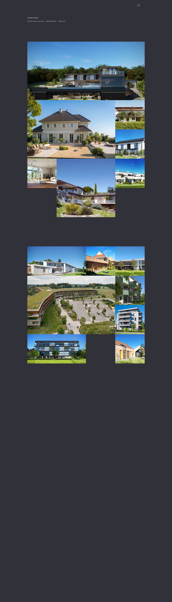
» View (102, 83)
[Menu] (138, 5)
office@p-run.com (106, 46)
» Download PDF (105, 77)
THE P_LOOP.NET (65, 74)
